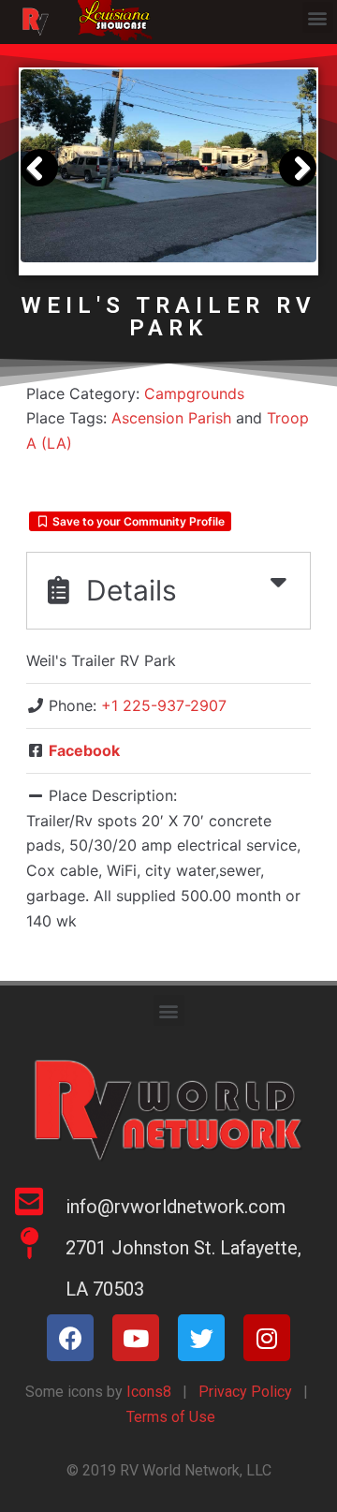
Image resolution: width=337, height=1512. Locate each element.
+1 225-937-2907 (164, 705)
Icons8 (147, 1392)
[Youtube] (135, 1337)
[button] (317, 17)
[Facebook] (70, 1337)
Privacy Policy (245, 1392)
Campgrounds (194, 393)
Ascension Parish (171, 417)
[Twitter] (201, 1337)
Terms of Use (170, 1417)
